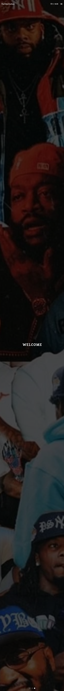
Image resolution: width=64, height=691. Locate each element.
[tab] (29, 688)
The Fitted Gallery (7, 4)
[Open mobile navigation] (61, 4)
